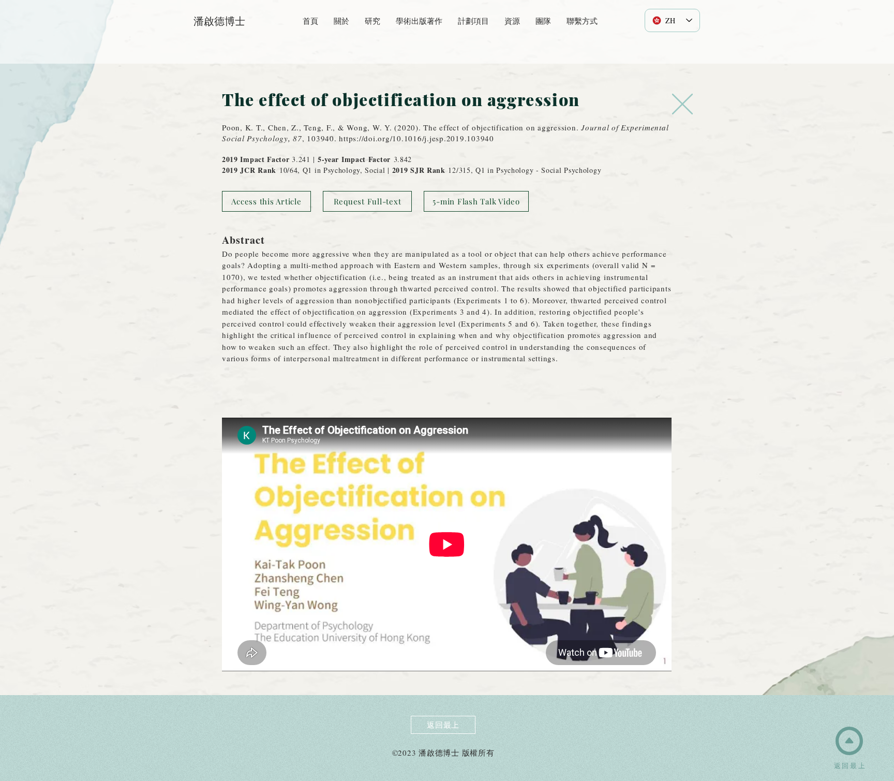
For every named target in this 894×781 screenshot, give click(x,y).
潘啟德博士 (219, 21)
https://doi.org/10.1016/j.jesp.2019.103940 (416, 138)
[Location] (682, 104)
